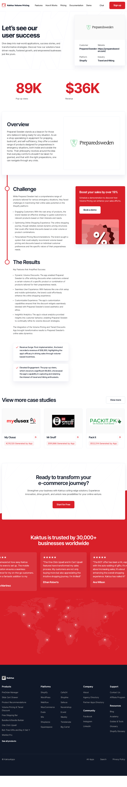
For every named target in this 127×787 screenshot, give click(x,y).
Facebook (87, 716)
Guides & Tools (116, 721)
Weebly (64, 717)
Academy (114, 716)
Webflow (44, 702)
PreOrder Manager (10, 692)
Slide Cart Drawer (10, 697)
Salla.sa (64, 702)
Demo (89, 5)
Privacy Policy (119, 759)
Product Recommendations (14, 702)
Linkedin (87, 726)
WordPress (45, 697)
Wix (42, 717)
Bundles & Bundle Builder (13, 720)
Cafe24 (64, 692)
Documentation (76, 5)
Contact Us (115, 692)
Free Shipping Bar (10, 715)
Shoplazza (45, 722)
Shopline (64, 697)
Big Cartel (65, 727)
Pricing (63, 5)
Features (39, 5)
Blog (112, 711)
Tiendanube (66, 722)
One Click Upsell (9, 725)
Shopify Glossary (117, 731)
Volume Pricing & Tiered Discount (12, 709)
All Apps (90, 759)
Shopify (44, 692)
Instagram (87, 721)
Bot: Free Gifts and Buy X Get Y (16, 730)
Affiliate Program (117, 697)
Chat (102, 5)
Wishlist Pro (7, 735)
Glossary (114, 726)
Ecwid (63, 712)
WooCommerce (48, 707)
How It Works (51, 5)
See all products (9, 741)
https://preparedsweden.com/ (108, 50)
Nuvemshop (66, 707)
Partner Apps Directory (93, 702)
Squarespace (46, 727)
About (86, 692)
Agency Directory (91, 697)
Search (103, 759)
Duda (43, 712)
